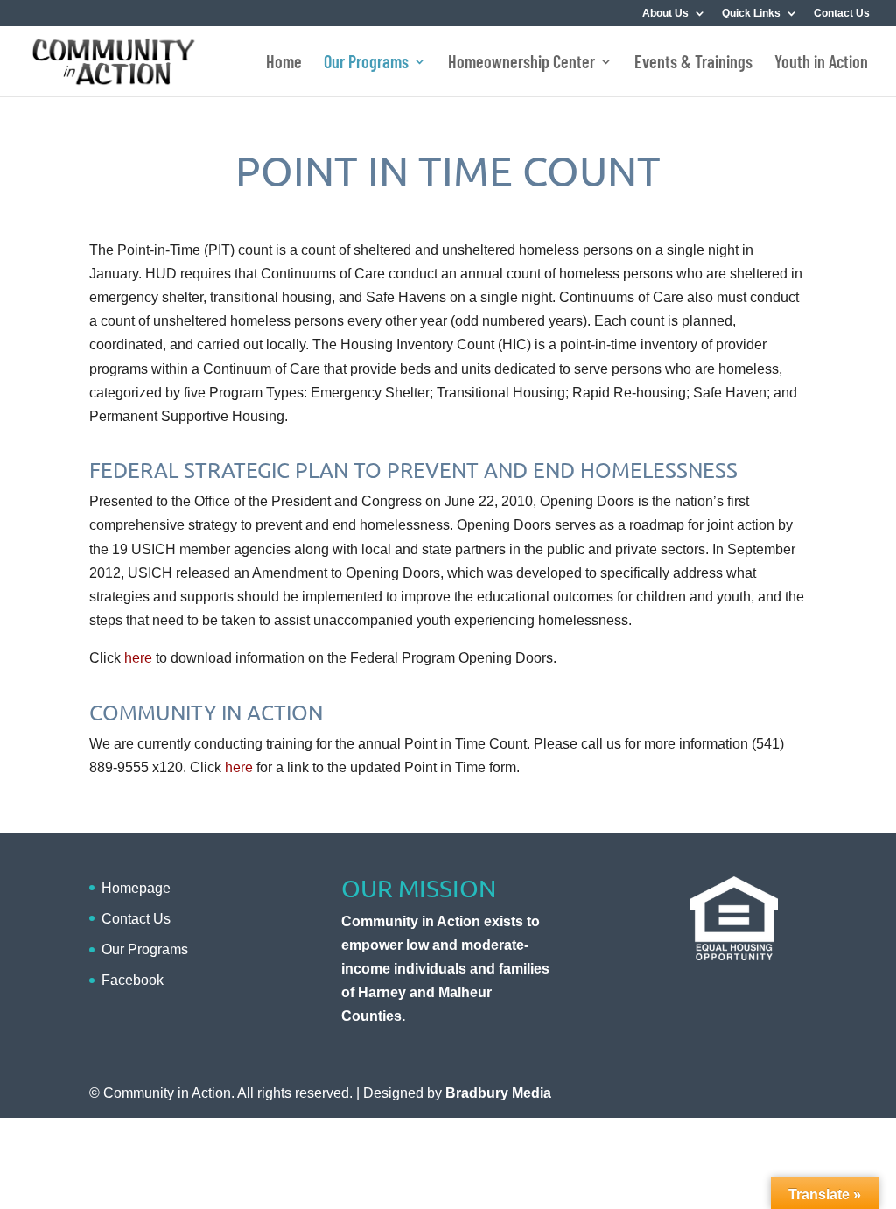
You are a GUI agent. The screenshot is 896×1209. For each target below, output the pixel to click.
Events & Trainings (693, 63)
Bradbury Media (498, 1093)
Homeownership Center (521, 63)
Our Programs (366, 63)
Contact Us (842, 13)
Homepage (136, 888)
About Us (665, 13)
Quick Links (751, 13)
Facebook (133, 980)
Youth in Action (821, 63)
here (138, 657)
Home (284, 63)
